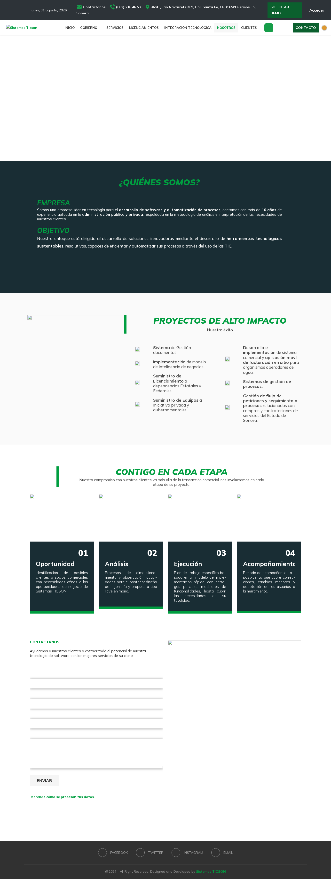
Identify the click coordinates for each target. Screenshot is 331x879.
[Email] (26, 10)
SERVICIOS (115, 28)
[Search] (268, 27)
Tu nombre (39, 675)
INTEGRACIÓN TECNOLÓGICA (188, 28)
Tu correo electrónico (48, 696)
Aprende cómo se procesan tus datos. (63, 797)
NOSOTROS (226, 28)
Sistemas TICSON (211, 871)
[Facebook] (6, 10)
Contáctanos (94, 7)
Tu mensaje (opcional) (48, 736)
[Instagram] (19, 10)
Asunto (36, 716)
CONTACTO (306, 27)
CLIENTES (249, 28)
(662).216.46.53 (130, 7)
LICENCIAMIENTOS (144, 28)
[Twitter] (12, 10)
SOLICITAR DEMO (279, 10)
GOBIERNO (88, 28)
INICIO (70, 28)
